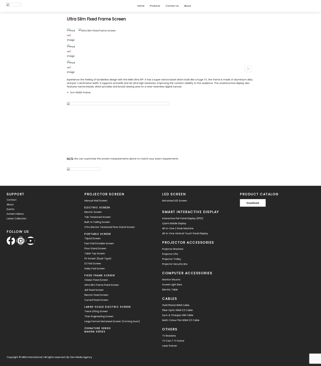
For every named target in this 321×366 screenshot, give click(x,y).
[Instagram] (21, 241)
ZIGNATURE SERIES (97, 328)
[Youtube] (30, 241)
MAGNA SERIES (94, 331)
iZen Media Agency (81, 357)
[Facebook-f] (11, 241)
